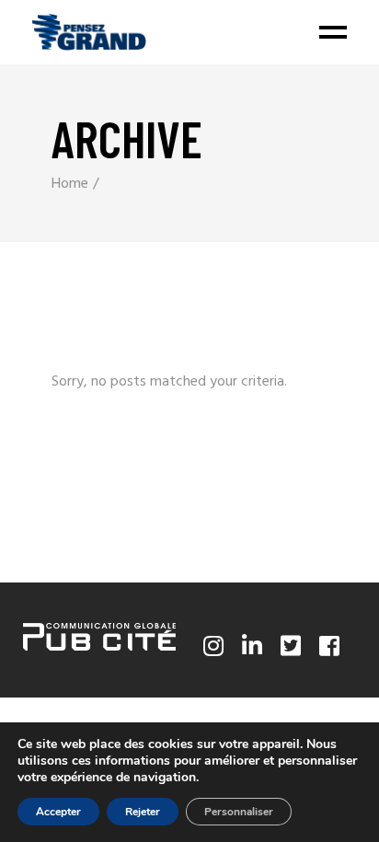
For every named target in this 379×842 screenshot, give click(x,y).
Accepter (58, 811)
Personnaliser (238, 811)
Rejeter (142, 811)
